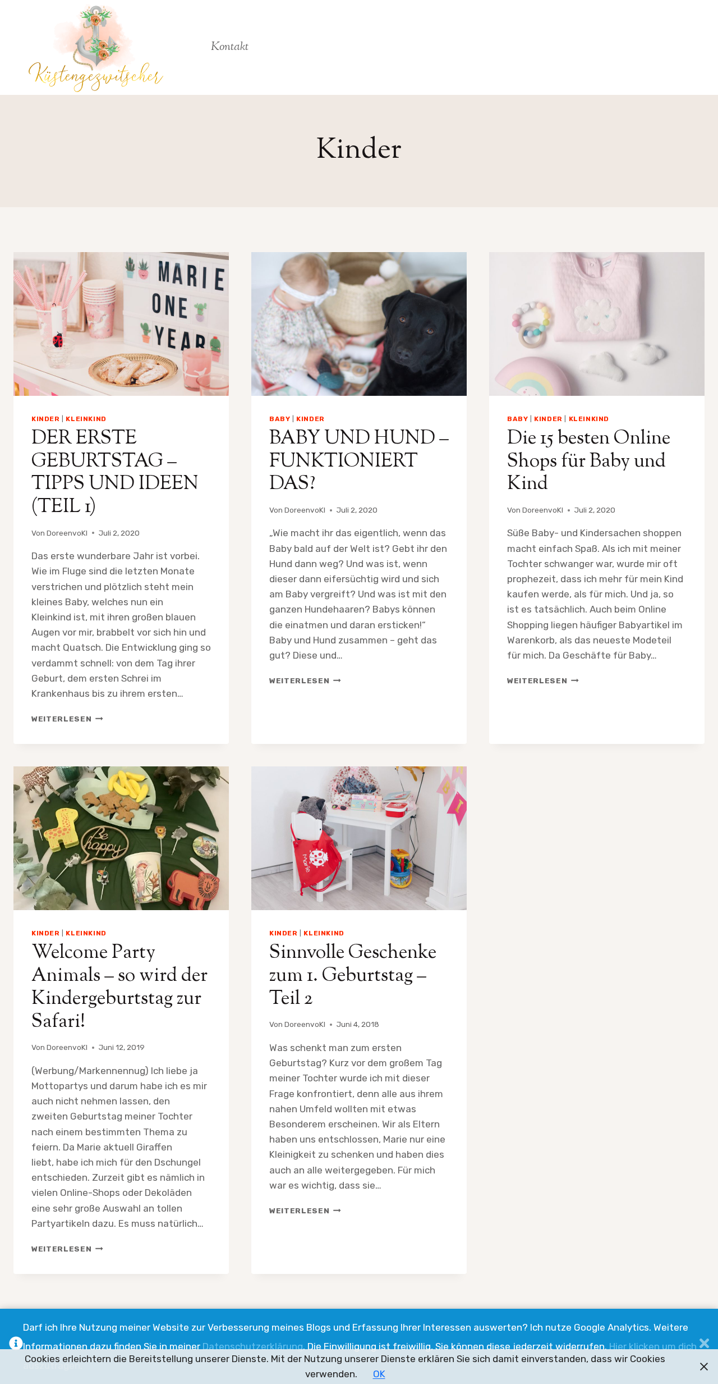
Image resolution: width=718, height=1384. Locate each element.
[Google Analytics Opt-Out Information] (16, 1346)
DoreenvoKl (67, 532)
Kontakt (229, 47)
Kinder (45, 419)
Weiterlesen (67, 718)
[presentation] (121, 324)
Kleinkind (86, 419)
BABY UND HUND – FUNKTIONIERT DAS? (359, 462)
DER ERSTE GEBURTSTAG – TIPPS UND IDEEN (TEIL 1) (115, 473)
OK (379, 1374)
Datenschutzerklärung (252, 1346)
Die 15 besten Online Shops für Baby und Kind (588, 462)
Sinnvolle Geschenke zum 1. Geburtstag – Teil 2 (352, 976)
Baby (279, 419)
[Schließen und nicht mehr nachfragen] (704, 1346)
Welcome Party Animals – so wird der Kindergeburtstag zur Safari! (119, 987)
